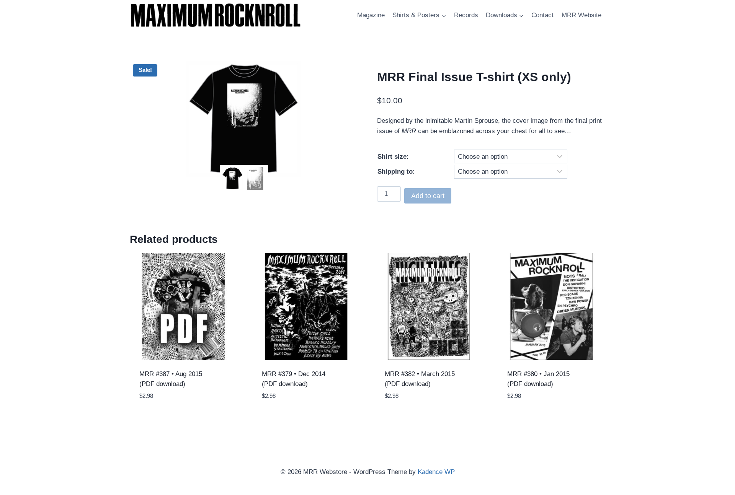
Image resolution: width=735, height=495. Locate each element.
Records (466, 15)
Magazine (371, 15)
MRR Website (581, 15)
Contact (542, 15)
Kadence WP (436, 471)
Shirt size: (393, 156)
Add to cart (427, 196)
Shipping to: (396, 171)
